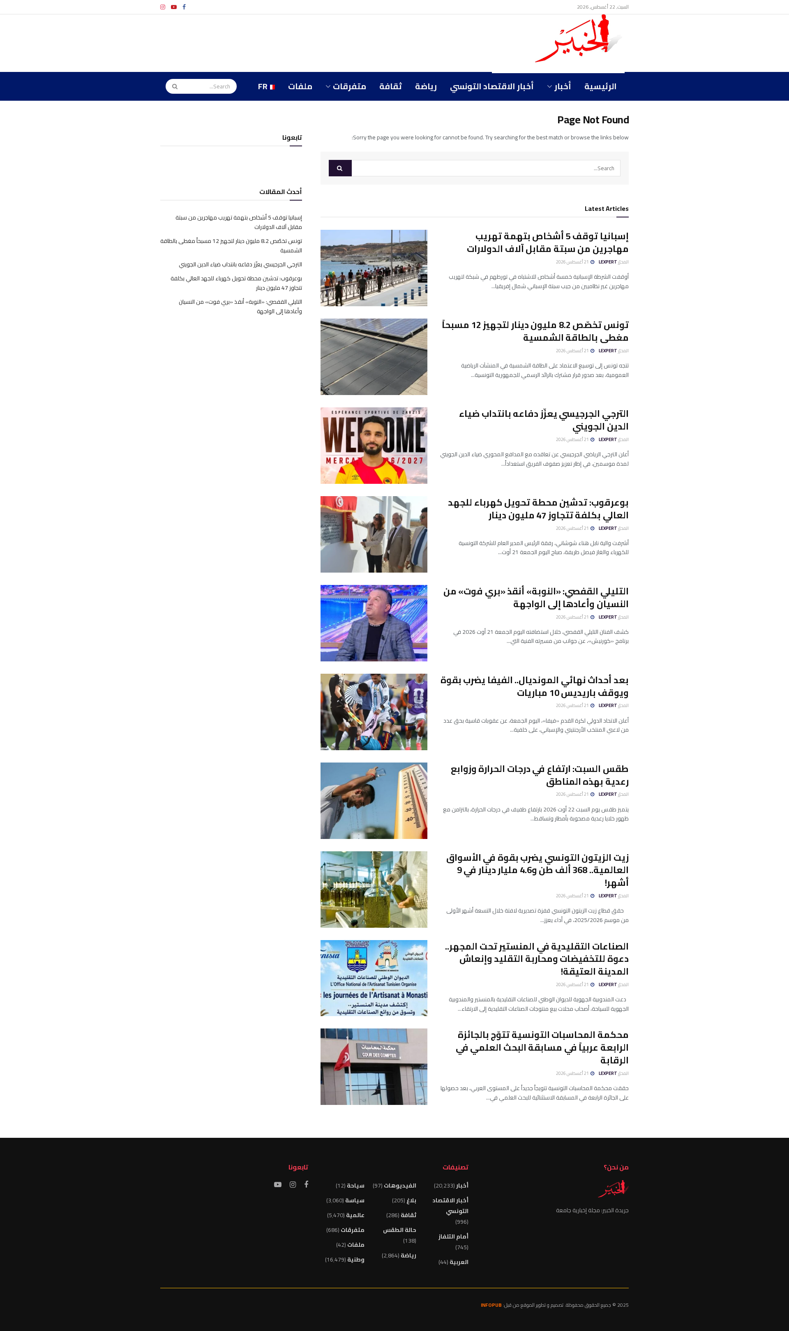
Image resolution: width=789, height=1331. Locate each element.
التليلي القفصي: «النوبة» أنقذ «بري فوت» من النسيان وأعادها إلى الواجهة (536, 597)
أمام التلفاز (453, 1236)
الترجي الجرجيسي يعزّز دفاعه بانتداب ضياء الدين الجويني (544, 420)
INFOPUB (491, 1305)
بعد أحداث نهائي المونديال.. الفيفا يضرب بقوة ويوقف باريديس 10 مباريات (535, 686)
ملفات (300, 86)
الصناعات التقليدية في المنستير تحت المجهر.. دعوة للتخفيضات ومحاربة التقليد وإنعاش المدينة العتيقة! (537, 959)
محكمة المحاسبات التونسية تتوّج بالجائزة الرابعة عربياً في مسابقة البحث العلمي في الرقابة (542, 1047)
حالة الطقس (399, 1230)
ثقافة (390, 86)
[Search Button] (172, 86)
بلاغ (411, 1200)
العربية (459, 1262)
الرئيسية (600, 86)
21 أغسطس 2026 (573, 262)
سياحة (356, 1185)
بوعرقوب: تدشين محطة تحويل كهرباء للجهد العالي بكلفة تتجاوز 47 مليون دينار (538, 509)
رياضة (426, 86)
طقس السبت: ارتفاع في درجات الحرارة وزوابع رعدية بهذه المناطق (540, 775)
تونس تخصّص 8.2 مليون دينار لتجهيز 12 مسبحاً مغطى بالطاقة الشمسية (535, 331)
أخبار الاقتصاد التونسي (492, 86)
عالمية (355, 1215)
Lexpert (608, 262)
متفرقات (349, 86)
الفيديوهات (400, 1185)
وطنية (356, 1259)
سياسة (355, 1200)
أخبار (562, 86)
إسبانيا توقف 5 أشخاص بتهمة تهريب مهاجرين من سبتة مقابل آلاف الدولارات (548, 242)
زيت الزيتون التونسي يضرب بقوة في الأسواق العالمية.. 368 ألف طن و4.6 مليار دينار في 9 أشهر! (537, 870)
